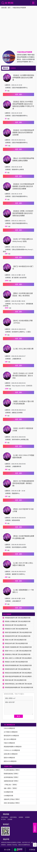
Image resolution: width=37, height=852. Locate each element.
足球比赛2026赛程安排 (10, 754)
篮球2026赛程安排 (9, 757)
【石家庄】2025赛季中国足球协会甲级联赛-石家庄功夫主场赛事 (23, 78)
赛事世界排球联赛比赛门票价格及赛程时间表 (18, 665)
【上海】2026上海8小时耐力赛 (22, 349)
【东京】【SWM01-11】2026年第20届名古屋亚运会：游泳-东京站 (22, 376)
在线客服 (10, 819)
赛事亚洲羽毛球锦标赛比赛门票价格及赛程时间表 (19, 673)
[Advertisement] (18, 29)
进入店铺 (7, 849)
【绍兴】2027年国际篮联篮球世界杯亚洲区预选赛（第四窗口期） (23, 483)
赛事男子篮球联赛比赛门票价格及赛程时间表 (18, 647)
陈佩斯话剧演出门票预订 (11, 773)
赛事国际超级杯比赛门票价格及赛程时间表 (17, 618)
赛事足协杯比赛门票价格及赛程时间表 (16, 643)
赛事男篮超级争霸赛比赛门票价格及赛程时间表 (19, 687)
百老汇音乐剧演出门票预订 (12, 803)
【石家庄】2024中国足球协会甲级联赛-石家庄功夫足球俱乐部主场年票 (23, 132)
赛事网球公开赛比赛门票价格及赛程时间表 (17, 654)
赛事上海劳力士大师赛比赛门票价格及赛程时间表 (19, 658)
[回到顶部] (35, 845)
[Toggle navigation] (33, 3)
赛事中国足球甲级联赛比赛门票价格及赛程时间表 (19, 676)
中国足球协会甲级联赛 (19, 7)
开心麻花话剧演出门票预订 (12, 770)
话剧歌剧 (21, 817)
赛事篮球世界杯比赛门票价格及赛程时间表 (17, 636)
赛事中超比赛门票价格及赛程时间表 (15, 680)
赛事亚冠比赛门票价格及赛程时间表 (15, 625)
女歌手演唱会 (13, 817)
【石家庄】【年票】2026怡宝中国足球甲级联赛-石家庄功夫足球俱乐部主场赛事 (22, 213)
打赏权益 (32, 849)
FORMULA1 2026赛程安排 (12, 750)
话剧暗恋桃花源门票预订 (11, 781)
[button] (18, 850)
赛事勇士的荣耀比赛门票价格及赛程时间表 (17, 621)
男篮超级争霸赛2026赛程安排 (12, 746)
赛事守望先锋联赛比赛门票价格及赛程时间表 (18, 632)
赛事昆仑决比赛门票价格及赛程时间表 (16, 662)
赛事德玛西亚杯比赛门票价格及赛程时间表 (17, 669)
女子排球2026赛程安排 (10, 732)
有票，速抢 (18, 94)
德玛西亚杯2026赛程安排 (11, 735)
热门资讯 (3, 819)
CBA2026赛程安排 (9, 728)
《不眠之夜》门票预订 (10, 784)
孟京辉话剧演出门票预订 (11, 777)
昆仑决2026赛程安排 (10, 739)
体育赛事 (27, 817)
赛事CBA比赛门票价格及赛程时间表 (15, 640)
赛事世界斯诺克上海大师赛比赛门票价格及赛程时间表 (21, 684)
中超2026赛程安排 (9, 743)
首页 (9, 7)
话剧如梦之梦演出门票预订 (12, 799)
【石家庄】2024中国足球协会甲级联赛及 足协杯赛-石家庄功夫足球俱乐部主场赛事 (23, 186)
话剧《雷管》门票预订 (10, 788)
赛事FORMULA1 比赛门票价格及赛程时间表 (18, 651)
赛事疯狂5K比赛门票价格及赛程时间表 (16, 629)
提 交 (18, 716)
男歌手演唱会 (4, 817)
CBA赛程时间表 (8, 795)
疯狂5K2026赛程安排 (10, 761)
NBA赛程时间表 (8, 792)
